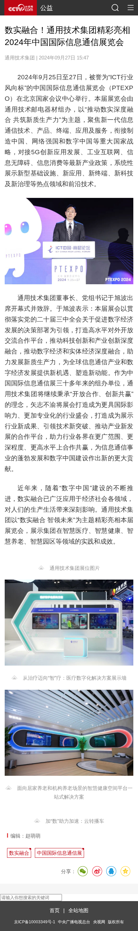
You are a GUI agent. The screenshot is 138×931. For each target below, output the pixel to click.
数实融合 (19, 853)
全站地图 (78, 910)
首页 (55, 910)
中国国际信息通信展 (59, 853)
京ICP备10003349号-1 (34, 922)
